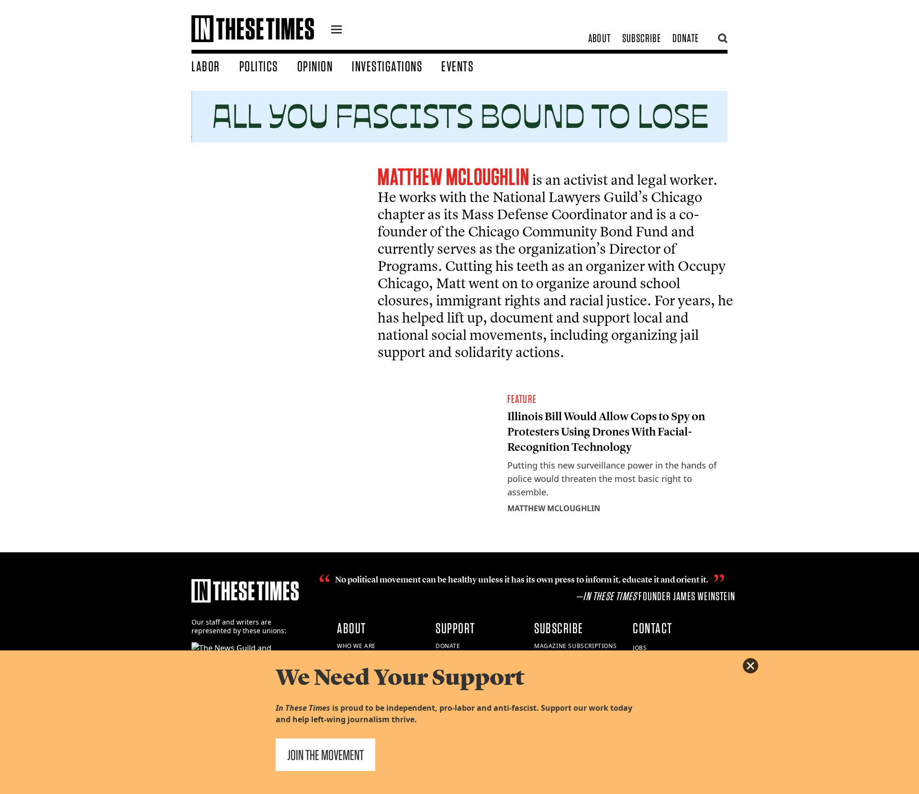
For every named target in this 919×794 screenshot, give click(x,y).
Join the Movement (325, 754)
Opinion (315, 66)
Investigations (387, 66)
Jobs (640, 648)
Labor (205, 66)
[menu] (336, 30)
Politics (258, 66)
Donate (685, 38)
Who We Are (356, 646)
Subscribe (641, 38)
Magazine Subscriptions (575, 646)
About (599, 38)
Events (457, 66)
